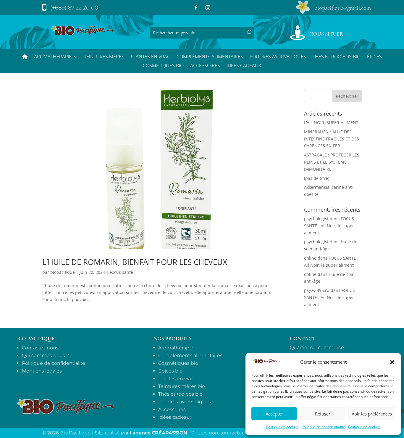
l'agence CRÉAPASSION (158, 433)
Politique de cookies (282, 426)
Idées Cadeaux (244, 66)
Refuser (322, 414)
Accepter (274, 414)
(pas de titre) (316, 178)
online (310, 258)
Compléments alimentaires (210, 57)
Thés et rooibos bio (180, 394)
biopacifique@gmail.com (342, 8)
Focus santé (121, 272)
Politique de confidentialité (323, 426)
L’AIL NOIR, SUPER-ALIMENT (331, 122)
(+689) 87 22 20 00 (74, 7)
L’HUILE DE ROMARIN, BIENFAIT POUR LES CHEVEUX (134, 262)
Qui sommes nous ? (45, 355)
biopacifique (62, 272)
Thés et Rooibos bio (337, 57)
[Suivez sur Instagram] (208, 7)
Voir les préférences (372, 414)
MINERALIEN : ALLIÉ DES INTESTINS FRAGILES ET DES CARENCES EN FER (331, 139)
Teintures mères (104, 57)
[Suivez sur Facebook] (196, 7)
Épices (374, 57)
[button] (392, 362)
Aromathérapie (53, 57)
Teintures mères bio (181, 386)
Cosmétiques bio (163, 66)
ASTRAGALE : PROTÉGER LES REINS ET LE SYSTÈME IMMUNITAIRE (331, 162)
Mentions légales (42, 371)
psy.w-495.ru (316, 290)
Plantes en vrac (150, 57)
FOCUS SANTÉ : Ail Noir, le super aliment (329, 226)
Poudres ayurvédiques (278, 57)
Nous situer (326, 34)
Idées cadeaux (175, 417)
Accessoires (205, 66)
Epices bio (170, 371)
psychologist (316, 218)
